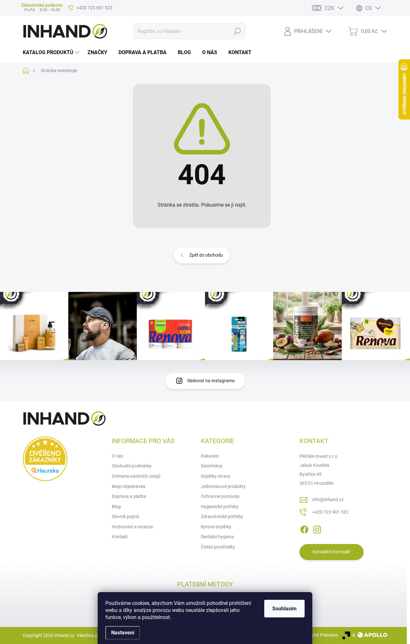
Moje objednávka (128, 486)
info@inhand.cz (328, 499)
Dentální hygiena (217, 536)
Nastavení (122, 633)
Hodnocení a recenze (132, 526)
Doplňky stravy (215, 476)
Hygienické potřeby (220, 506)
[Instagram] (317, 528)
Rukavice (210, 455)
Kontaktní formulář (331, 551)
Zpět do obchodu (206, 255)
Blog (116, 506)
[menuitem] (52, 52)
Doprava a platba (129, 496)
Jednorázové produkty (223, 486)
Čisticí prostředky (218, 546)
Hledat (237, 31)
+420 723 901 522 (330, 512)
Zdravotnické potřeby (222, 516)
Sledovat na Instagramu (211, 380)
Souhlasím (284, 609)
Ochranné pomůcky (220, 496)
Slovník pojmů (125, 516)
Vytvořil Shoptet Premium (312, 635)
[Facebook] (304, 528)
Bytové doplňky (216, 526)
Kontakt (120, 536)
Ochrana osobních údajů (136, 476)
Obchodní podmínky (132, 465)
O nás (117, 455)
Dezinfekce (211, 465)
